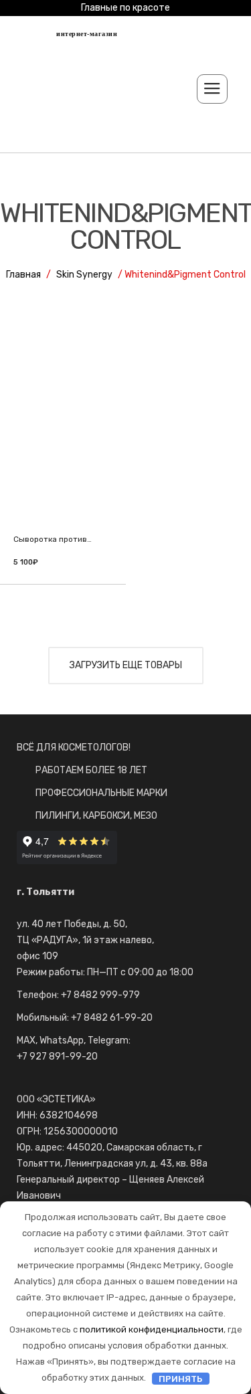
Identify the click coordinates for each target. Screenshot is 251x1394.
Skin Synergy (84, 274)
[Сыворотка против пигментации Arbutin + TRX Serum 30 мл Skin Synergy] (62, 449)
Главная (23, 274)
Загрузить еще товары (126, 665)
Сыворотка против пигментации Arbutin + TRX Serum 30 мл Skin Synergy (53, 539)
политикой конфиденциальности (152, 1329)
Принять (181, 1378)
